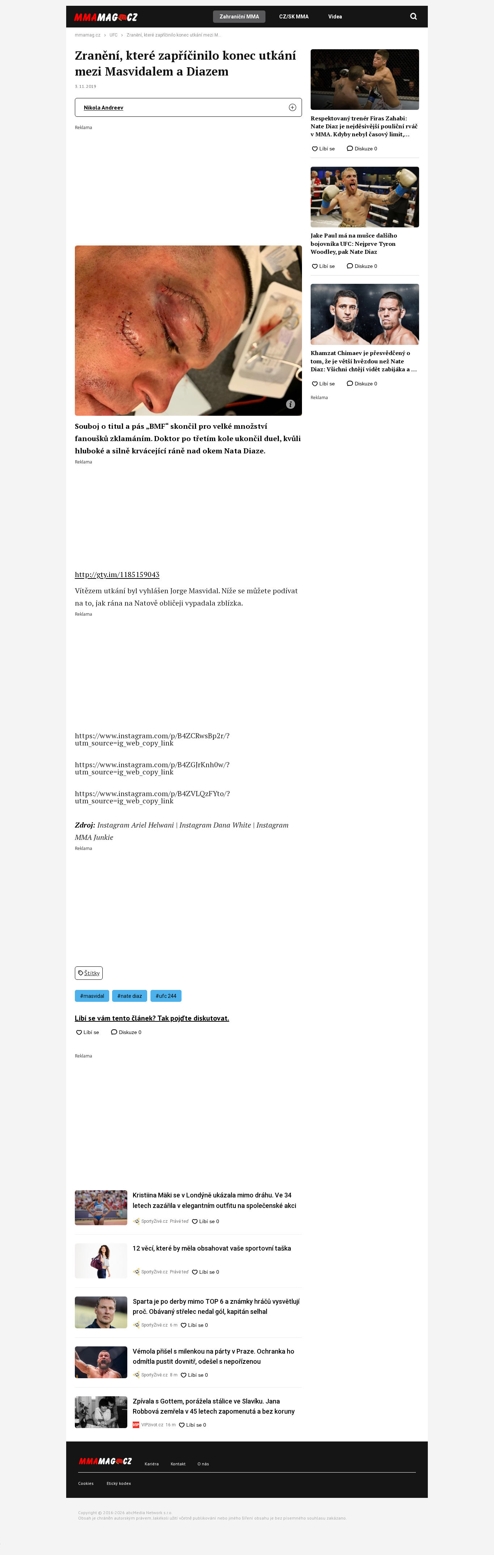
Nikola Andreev (103, 107)
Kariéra (152, 1463)
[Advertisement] (188, 180)
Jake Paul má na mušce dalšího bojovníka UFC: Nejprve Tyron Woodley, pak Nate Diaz (354, 243)
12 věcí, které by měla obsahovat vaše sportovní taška (212, 1248)
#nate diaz (129, 996)
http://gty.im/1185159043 (117, 574)
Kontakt (178, 1463)
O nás (203, 1463)
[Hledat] (413, 16)
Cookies (86, 1483)
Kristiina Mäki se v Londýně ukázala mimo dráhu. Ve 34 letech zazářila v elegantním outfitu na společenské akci (214, 1200)
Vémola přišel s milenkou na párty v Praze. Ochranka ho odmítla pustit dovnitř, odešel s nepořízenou (213, 1356)
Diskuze (129, 1032)
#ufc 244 (166, 996)
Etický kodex (119, 1483)
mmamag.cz (88, 35)
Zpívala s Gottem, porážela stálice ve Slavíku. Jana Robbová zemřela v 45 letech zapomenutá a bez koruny (214, 1406)
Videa (335, 17)
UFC (114, 35)
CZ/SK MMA (293, 17)
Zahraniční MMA (239, 17)
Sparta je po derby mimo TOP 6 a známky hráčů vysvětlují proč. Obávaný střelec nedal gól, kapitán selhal (216, 1306)
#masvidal (92, 996)
